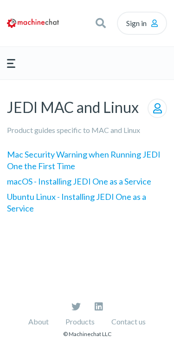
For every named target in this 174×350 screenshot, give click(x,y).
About (38, 321)
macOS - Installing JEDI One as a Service (79, 181)
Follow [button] (157, 108)
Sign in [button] (136, 23)
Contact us (128, 321)
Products (80, 321)
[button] (100, 23)
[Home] (33, 23)
